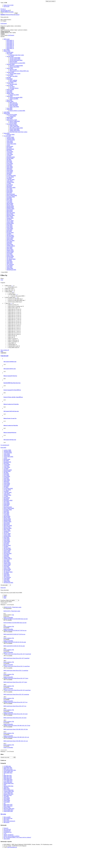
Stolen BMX (9, 248)
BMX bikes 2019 (8, 778)
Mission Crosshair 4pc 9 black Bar (11, 425)
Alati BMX (6, 796)
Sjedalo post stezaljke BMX (15, 97)
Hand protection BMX (12, 120)
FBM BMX (9, 169)
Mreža (5, 596)
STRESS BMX (10, 251)
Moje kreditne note (8, 818)
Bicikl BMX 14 (10, 41)
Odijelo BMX (7, 113)
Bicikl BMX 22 (10, 47)
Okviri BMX (7, 49)
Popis (5, 597)
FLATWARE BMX (11, 175)
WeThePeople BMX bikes (10, 770)
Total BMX (9, 260)
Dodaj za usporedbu (8, 617)
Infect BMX (9, 188)
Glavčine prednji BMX (14, 57)
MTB (5, 784)
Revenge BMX (10, 232)
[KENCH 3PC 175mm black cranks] (12, 607)
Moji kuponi (6, 822)
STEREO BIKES (11, 245)
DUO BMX (9, 162)
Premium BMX (10, 223)
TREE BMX (10, 263)
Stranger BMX (10, 249)
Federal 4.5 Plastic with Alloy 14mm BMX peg (13, 397)
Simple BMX (10, 239)
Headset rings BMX (14, 94)
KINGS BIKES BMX (12, 195)
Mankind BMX (10, 207)
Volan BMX (9, 92)
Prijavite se (3, 9)
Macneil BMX (10, 203)
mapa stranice (7, 838)
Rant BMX (9, 231)
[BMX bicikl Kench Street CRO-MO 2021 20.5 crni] (16, 737)
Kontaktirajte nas (7, 832)
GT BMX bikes (7, 766)
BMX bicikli (6, 39)
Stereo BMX (9, 247)
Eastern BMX (10, 163)
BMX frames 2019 (8, 806)
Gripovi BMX (10, 68)
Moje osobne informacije (9, 821)
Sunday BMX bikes (8, 771)
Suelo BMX (9, 253)
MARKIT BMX (10, 208)
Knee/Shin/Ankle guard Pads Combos (18, 131)
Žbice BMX (9, 100)
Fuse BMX (9, 178)
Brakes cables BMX (14, 106)
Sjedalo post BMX (13, 98)
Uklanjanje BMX (11, 64)
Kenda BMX (10, 191)
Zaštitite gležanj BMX (14, 130)
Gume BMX (9, 90)
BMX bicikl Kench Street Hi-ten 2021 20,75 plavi (15, 682)
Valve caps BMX (13, 76)
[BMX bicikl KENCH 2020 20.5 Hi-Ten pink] (15, 642)
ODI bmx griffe (13, 69)
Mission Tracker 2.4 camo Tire (10, 418)
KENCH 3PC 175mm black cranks (12, 611)
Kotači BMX (10, 78)
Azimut (8, 145)
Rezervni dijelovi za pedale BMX (17, 63)
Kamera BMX (10, 74)
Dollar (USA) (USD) (8, 5)
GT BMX (9, 183)
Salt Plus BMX (10, 235)
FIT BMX (9, 174)
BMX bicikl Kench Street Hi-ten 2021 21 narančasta (16, 670)
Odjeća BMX (7, 798)
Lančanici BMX (10, 72)
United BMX (10, 265)
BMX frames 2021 (8, 768)
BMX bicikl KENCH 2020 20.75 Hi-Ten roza (14, 634)
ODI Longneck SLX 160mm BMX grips (19, 70)
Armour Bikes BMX (11, 143)
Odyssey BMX (10, 220)
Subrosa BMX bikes (8, 809)
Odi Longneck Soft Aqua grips (10, 439)
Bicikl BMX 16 (10, 43)
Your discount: (5, 10)
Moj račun (3, 814)
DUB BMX (9, 161)
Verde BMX (9, 267)
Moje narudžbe (7, 817)
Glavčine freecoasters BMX (15, 60)
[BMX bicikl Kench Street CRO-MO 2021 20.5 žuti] (17, 725)
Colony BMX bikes (8, 792)
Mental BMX (10, 210)
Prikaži (2, 601)
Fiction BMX (10, 171)
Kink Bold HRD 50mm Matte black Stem (12, 382)
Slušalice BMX (10, 93)
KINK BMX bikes (8, 779)
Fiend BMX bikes (8, 767)
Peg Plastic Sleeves (13, 88)
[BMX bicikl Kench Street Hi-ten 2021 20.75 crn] (15, 702)
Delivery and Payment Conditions (11, 836)
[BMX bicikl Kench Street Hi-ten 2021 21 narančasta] (17, 666)
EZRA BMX (10, 166)
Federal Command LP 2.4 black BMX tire (12, 389)
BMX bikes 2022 (8, 795)
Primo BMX (9, 224)
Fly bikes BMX (10, 177)
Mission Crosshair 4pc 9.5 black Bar (11, 404)
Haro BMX (9, 186)
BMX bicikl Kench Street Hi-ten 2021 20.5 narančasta (16, 694)
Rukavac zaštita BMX (14, 121)
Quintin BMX (10, 228)
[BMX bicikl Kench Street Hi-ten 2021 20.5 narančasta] (17, 690)
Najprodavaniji (4, 355)
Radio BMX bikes (8, 782)
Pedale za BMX (10, 89)
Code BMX (9, 153)
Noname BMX (10, 218)
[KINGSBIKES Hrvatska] (7, 11)
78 (4, 774)
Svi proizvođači (7, 135)
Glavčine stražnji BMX (14, 59)
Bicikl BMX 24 (10, 48)
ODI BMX (9, 219)
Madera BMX (10, 204)
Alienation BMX (10, 138)
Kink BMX (9, 198)
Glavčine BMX (10, 56)
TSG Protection (10, 264)
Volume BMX (10, 268)
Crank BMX (9, 109)
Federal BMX (10, 170)
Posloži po (3, 600)
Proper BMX (10, 227)
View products (5, 350)
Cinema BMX (10, 151)
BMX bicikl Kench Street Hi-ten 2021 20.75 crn (15, 706)
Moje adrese (6, 819)
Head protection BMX (12, 114)
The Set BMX (10, 257)
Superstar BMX (10, 256)
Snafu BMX (9, 241)
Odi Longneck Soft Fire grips (10, 368)
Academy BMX (10, 137)
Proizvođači (3, 447)
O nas (5, 833)
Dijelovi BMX (7, 51)
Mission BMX (10, 214)
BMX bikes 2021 (8, 775)
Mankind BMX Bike (8, 786)
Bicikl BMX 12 (10, 40)
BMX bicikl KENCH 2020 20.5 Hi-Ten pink (14, 646)
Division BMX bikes (8, 794)
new (5, 803)
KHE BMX (9, 192)
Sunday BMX (10, 255)
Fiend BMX (9, 173)
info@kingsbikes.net (12, 847)
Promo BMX (7, 133)
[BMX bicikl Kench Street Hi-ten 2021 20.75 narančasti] (17, 654)
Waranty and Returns (8, 834)
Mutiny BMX (10, 216)
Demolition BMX (11, 157)
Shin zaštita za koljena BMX (16, 127)
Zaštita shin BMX (13, 125)
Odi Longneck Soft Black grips (10, 361)
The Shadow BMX (11, 259)
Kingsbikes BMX (11, 196)
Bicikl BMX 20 (10, 45)
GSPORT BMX (10, 182)
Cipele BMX (7, 112)
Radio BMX (9, 230)
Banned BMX (10, 146)
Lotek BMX (9, 202)
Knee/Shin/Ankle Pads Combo (16, 55)
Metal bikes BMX (11, 212)
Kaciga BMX (12, 116)
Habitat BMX (10, 184)
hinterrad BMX (13, 81)
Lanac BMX (9, 108)
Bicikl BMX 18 (10, 44)
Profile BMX (10, 226)
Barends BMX (10, 52)
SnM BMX (9, 243)
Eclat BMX (9, 165)
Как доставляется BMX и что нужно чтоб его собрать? (17, 837)
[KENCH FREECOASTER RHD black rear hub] (16, 618)
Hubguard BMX (13, 61)
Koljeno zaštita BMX (14, 129)
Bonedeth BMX (10, 149)
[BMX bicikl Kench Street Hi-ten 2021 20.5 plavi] (16, 713)
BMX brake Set (13, 102)
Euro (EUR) (6, 6)
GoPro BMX (10, 181)
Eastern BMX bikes (8, 811)
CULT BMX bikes (8, 780)
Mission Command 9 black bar (10, 432)
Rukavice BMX (13, 122)
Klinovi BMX (10, 85)
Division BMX (10, 158)
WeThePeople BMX (11, 269)
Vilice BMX (9, 53)
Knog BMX (9, 200)
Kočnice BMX (10, 101)
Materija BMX (10, 117)
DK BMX (9, 159)
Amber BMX (10, 141)
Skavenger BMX (10, 240)
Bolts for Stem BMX (14, 67)
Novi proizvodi (7, 829)
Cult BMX (9, 155)
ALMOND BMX (11, 139)
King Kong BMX (11, 194)
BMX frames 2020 (8, 804)
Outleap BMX (10, 222)
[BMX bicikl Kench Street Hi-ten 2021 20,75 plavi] (16, 678)
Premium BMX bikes (9, 783)
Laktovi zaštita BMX (14, 126)
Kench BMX (10, 190)
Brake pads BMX (13, 105)
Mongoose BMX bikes (9, 808)
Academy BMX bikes (9, 791)
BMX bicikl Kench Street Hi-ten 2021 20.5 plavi (15, 717)
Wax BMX (12, 86)
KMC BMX (9, 199)
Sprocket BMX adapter (14, 73)
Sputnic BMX (10, 244)
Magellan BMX (10, 206)
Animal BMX (10, 142)
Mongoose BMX (10, 215)
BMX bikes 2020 (8, 776)
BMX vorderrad (13, 80)
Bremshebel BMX (13, 104)
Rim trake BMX (13, 84)
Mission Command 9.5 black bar (10, 375)
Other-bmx (6, 787)
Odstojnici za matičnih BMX (16, 65)
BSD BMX (9, 150)
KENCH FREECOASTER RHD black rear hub (15, 622)
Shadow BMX (10, 238)
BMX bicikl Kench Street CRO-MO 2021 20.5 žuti (16, 729)
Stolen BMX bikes (8, 772)
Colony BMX (10, 154)
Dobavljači (3, 587)
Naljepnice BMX (11, 134)
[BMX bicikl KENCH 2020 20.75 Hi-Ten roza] (15, 630)
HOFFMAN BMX (11, 187)
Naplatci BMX (10, 82)
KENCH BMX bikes (9, 790)
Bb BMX (9, 77)
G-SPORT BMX (10, 179)
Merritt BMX (10, 211)
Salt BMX (9, 234)
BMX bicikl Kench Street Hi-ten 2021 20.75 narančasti (16, 658)
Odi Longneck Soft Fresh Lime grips (11, 411)
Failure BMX (10, 167)
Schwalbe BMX (10, 236)
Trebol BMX (10, 261)
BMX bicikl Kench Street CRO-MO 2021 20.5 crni (16, 741)
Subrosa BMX (10, 252)
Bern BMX (9, 147)
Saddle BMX (10, 96)
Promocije (6, 828)
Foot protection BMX (12, 124)
